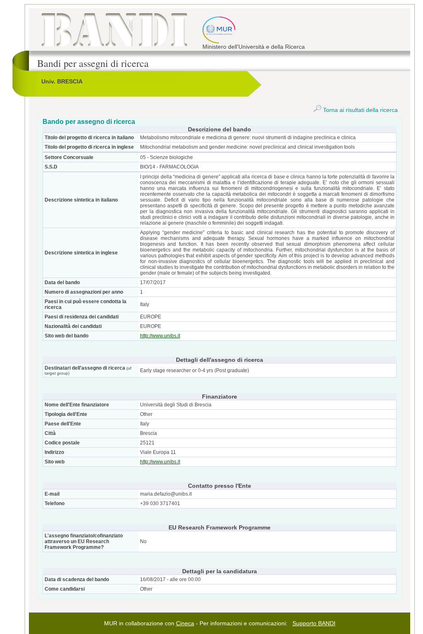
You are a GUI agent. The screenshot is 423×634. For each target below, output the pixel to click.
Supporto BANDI (313, 623)
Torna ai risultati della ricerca (359, 110)
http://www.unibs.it (160, 336)
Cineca (185, 623)
